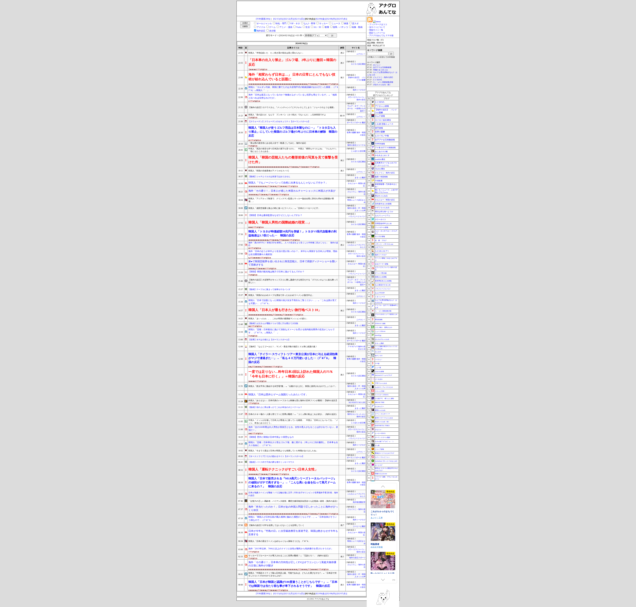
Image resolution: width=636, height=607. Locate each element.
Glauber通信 (380, 169)
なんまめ (378, 352)
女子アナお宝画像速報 (382, 67)
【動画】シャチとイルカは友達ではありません (269, 176)
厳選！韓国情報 (381, 177)
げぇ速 (377, 445)
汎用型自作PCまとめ (383, 223)
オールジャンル (264, 23)
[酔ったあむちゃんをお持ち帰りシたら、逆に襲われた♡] (383, 561)
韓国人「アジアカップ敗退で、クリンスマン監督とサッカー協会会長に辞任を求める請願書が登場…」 (291, 200)
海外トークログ (359, 90)
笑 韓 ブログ (381, 240)
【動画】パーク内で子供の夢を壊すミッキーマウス (271, 462)
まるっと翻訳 (360, 178)
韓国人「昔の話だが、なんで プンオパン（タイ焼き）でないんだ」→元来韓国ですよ (287, 115)
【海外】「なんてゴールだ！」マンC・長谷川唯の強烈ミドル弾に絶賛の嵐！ (282, 346)
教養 (327, 27)
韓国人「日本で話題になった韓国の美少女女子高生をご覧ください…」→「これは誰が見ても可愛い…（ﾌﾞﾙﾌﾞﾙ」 (292, 302)
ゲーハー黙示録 (381, 273)
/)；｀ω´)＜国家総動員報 (383, 82)
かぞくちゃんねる (382, 208)
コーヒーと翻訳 (359, 526)
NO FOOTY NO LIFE (357, 402)
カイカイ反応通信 (358, 64)
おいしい (376, 65)
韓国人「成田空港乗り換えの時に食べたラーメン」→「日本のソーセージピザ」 (284, 208)
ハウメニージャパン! (357, 216)
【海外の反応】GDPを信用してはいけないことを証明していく (276, 525)
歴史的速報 (378, 319)
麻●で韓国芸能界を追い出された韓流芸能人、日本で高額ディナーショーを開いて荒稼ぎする (292, 263)
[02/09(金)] (321, 19)
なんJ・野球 (309, 23)
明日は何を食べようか (384, 211)
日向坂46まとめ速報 (383, 204)
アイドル (261, 27)
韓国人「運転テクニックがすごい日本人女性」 (283, 469)
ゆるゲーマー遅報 (381, 264)
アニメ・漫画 (285, 27)
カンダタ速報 (380, 236)
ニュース (336, 23)
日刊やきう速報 (380, 323)
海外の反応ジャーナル (356, 145)
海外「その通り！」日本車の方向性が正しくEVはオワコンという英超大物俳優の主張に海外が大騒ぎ (292, 564)
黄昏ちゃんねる (380, 410)
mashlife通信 (380, 159)
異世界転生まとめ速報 (383, 281)
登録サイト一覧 (376, 30)
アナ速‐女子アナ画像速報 (385, 148)
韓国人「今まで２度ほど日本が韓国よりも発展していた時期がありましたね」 (283, 451)
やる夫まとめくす (382, 155)
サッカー (323, 23)
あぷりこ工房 (377, 517)
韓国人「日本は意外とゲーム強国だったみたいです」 (278, 394)
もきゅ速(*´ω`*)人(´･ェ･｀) (384, 441)
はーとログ (378, 465)
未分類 (272, 31)
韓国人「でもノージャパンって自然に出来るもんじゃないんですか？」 (288, 182)
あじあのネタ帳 (381, 151)
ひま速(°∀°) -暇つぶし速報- (384, 398)
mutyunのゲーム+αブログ (383, 375)
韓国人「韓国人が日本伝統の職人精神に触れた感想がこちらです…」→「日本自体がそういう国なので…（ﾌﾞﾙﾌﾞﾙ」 (292, 518)
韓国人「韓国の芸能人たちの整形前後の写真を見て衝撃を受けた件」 (293, 159)
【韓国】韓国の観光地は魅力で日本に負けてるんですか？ (276, 271)
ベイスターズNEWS (381, 395)
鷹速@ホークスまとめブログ (384, 453)
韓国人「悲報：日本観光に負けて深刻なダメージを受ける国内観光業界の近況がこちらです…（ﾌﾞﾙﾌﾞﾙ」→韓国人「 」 (291, 331)
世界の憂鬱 (380, 132)
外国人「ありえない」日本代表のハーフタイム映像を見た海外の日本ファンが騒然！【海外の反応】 (293, 400)
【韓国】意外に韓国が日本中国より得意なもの (271, 437)
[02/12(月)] (289, 19)
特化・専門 (281, 23)
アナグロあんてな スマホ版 (381, 35)
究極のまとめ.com (380, 70)
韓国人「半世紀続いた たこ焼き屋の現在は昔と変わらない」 (276, 53)
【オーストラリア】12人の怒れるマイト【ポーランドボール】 (276, 456)
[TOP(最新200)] (263, 19)
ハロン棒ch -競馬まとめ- (383, 327)
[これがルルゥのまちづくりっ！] (383, 499)
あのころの (378, 355)
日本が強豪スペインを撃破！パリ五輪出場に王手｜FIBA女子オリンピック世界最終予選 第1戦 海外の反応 (293, 494)
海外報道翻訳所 (359, 502)
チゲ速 (377, 363)
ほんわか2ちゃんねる (382, 339)
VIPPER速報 (380, 144)
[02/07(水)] (342, 19)
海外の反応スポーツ (357, 558)
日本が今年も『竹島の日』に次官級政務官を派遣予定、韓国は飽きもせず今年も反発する (293, 533)
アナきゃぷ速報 (382, 106)
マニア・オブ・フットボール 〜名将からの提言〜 (356, 108)
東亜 (346, 23)
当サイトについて (377, 27)
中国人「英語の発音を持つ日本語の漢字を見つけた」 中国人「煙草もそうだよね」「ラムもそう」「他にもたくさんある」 (293, 150)
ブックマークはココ (378, 24)
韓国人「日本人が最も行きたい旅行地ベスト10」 (284, 310)
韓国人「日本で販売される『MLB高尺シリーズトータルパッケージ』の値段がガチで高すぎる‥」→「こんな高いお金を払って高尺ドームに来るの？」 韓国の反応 (292, 482)
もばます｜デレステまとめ (384, 387)
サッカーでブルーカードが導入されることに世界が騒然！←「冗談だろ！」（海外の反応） (289, 555)
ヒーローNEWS (380, 433)
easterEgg (378, 335)
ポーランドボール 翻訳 (356, 122)
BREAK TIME (379, 402)
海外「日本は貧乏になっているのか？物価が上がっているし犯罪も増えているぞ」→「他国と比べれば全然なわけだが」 (292, 96)
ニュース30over (380, 331)
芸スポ (355, 23)
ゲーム (272, 27)
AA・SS (317, 27)
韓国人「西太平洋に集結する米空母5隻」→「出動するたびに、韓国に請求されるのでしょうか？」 (292, 386)
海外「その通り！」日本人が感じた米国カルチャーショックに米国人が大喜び (291, 190)
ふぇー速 (378, 367)
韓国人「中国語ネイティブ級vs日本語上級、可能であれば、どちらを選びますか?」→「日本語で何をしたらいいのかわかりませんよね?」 (292, 574)
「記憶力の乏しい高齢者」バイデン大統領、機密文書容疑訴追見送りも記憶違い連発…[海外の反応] (292, 501)
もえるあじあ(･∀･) (382, 251)
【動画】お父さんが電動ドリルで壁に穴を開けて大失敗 (273, 323)
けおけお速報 (379, 371)
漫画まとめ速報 (381, 277)
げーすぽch (378, 379)
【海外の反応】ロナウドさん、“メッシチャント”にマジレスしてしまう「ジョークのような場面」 (292, 107)
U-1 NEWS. (377, 80)
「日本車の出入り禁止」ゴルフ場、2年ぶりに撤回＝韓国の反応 (292, 62)
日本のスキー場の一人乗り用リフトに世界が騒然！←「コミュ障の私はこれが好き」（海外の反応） (293, 414)
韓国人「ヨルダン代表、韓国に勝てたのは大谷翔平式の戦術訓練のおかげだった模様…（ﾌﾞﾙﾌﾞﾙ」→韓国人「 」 (293, 88)
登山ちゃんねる (381, 196)
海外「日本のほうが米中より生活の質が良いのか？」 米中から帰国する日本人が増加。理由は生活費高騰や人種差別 (292, 253)
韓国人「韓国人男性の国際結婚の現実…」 (279, 222)
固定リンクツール (377, 33)
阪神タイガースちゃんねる (384, 418)
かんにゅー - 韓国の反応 (385, 200)
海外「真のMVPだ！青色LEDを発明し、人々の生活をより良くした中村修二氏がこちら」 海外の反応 (293, 244)
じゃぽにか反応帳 (358, 151)
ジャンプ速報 (379, 449)
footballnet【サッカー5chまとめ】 (386, 461)
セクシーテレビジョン (382, 457)
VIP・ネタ (295, 23)
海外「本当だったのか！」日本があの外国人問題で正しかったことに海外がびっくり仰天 (293, 508)
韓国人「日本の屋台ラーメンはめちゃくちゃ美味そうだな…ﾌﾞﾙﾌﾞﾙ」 (279, 541)
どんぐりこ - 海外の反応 (383, 77)
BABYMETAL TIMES (382, 425)
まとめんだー (379, 406)
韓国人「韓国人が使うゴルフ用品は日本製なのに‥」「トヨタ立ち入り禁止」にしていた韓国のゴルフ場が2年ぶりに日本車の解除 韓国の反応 (292, 131)
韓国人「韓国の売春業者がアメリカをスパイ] (268, 171)
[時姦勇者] (383, 532)
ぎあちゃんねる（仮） (382, 85)
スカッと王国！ (380, 391)
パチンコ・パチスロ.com (384, 244)
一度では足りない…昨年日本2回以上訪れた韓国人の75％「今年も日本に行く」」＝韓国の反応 (290, 374)
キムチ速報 (380, 116)
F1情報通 (378, 181)
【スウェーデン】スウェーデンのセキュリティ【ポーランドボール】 (279, 121)
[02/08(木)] (331, 19)
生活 (307, 27)
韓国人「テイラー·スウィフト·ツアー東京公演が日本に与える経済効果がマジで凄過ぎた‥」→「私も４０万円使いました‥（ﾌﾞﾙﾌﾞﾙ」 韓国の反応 (293, 358)
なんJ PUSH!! (380, 293)
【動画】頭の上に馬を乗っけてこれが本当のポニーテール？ (275, 407)
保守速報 (379, 128)
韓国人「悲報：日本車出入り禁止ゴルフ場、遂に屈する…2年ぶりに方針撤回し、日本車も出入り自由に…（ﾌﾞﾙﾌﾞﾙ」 (293, 444)
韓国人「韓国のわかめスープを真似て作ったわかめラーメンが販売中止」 (281, 295)
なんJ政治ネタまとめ (383, 285)
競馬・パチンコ (340, 27)
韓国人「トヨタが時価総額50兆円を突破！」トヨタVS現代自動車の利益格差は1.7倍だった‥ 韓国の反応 (292, 233)
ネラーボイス (380, 219)
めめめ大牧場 (377, 547)
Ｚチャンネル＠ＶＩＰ (382, 414)
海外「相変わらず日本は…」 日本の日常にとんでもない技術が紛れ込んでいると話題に (291, 77)
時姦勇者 (375, 544)
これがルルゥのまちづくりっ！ (382, 513)
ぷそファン (379, 247)
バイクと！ (378, 359)
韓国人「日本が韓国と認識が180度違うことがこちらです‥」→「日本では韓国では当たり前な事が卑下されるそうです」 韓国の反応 (292, 583)
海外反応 (261, 31)
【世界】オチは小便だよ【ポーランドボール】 (269, 339)
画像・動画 (357, 27)
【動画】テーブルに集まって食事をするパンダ (269, 289)
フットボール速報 (381, 227)
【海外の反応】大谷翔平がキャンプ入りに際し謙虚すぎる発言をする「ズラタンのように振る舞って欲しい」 (293, 281)
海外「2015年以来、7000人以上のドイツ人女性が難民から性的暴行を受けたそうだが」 (290, 548)
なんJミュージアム (382, 215)
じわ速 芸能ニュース (384, 124)
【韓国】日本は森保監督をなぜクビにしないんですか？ (275, 215)
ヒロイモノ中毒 (382, 136)
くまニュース (380, 297)
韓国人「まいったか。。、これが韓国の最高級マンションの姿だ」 (278, 318)
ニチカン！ (361, 54)
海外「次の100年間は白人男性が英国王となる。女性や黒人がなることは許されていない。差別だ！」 (293, 428)
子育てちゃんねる (381, 383)
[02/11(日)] (299, 19)
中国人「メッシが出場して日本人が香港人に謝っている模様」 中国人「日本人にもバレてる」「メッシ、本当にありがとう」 (293, 421)
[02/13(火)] (278, 19)
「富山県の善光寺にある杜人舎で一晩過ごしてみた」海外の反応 (277, 143)
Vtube (299, 27)
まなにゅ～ (378, 429)
